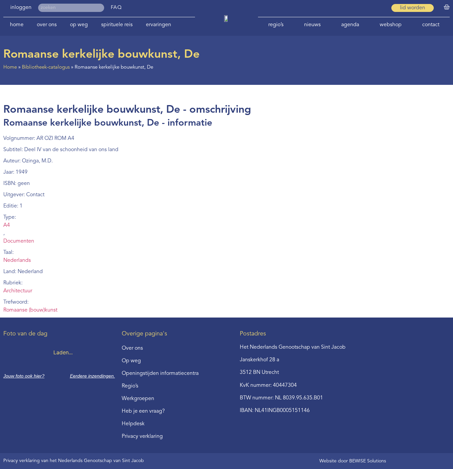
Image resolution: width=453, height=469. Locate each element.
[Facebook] (366, 8)
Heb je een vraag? (143, 411)
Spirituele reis (117, 25)
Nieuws (312, 25)
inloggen (21, 7)
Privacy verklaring (142, 436)
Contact (430, 25)
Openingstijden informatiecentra (160, 373)
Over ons (47, 25)
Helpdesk (133, 424)
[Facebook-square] (354, 8)
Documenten (18, 241)
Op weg (79, 25)
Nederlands (17, 260)
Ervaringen (158, 25)
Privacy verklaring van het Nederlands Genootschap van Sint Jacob (73, 460)
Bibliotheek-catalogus (46, 67)
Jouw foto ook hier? (23, 376)
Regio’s (276, 25)
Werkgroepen (138, 398)
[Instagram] (378, 8)
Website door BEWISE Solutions (352, 461)
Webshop (391, 25)
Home (17, 25)
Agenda (350, 25)
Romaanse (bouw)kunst (30, 310)
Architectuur (17, 291)
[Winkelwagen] (447, 7)
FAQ (116, 7)
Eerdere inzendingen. (92, 376)
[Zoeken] (100, 8)
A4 (6, 225)
